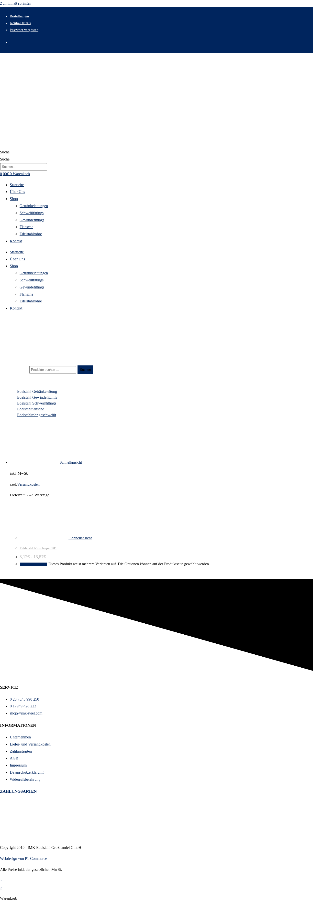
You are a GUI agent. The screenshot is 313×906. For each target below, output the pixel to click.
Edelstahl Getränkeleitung (37, 391)
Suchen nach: (17, 369)
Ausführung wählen (33, 564)
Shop (14, 199)
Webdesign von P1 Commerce (23, 858)
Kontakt (16, 241)
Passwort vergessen (24, 30)
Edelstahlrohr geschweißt (36, 415)
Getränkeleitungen (34, 206)
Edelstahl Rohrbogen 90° (38, 548)
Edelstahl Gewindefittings (37, 397)
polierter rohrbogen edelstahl (29, 350)
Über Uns (17, 192)
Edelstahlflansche (30, 409)
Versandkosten (28, 484)
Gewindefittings (32, 220)
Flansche (26, 227)
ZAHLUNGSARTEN (18, 791)
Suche (5, 152)
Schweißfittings (32, 213)
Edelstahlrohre (31, 234)
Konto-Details (20, 23)
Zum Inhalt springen (15, 3)
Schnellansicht (70, 462)
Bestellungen (19, 16)
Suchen (85, 370)
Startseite (17, 185)
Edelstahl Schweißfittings (36, 403)
